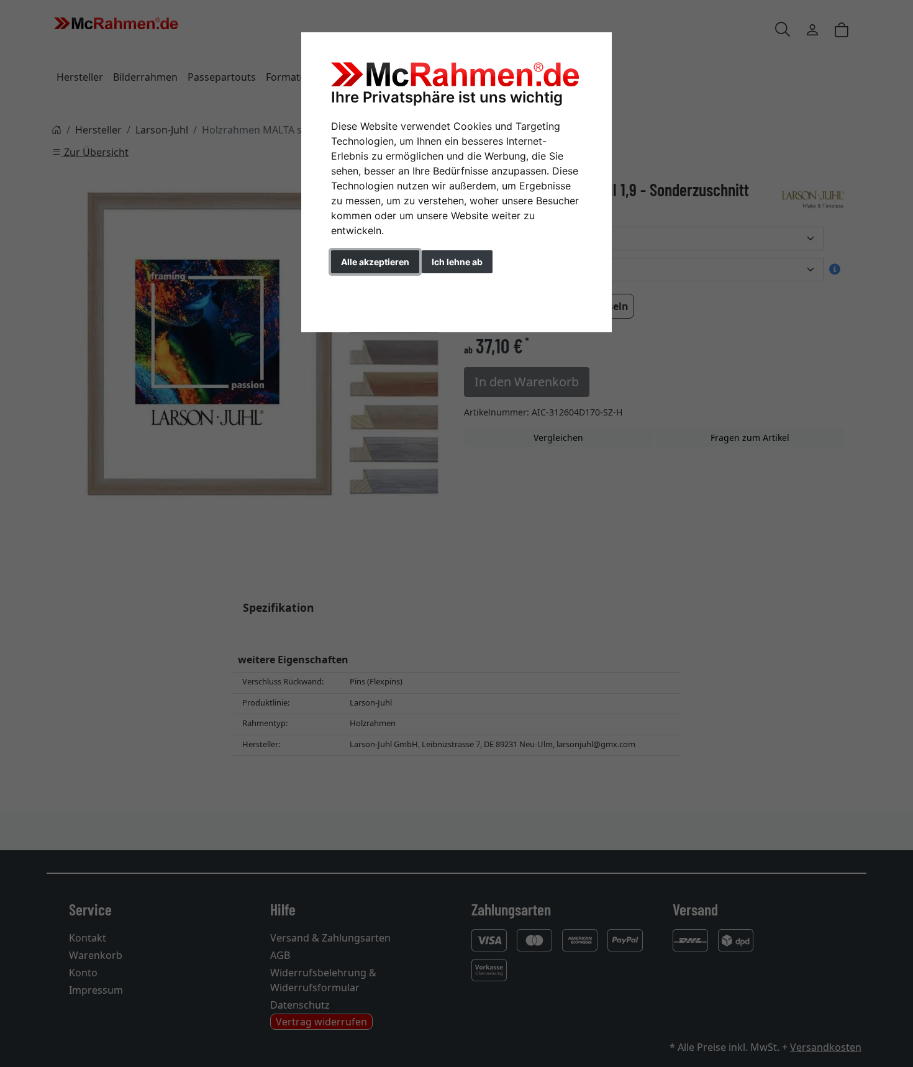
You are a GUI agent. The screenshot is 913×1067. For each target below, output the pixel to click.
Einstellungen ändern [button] (387, 288)
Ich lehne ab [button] (457, 262)
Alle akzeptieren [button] (375, 262)
